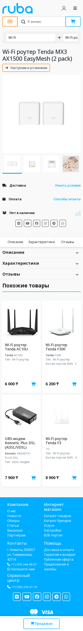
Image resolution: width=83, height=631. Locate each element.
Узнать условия (68, 185)
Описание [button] (13, 252)
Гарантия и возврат (60, 554)
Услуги (49, 525)
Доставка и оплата (59, 549)
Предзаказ (43, 623)
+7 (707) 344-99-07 (24, 564)
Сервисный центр (18, 578)
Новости (14, 516)
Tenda (9, 355)
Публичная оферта (58, 559)
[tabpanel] (41, 113)
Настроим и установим (28, 68)
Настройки (52, 530)
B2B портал (53, 535)
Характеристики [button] (20, 263)
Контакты (17, 543)
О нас (11, 511)
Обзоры (13, 520)
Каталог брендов (57, 520)
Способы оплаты (67, 199)
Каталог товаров (57, 516)
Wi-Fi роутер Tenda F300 (56, 347)
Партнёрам (16, 535)
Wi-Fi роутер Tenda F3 (56, 440)
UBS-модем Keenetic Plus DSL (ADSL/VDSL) (20, 443)
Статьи (13, 525)
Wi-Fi (12, 37)
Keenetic (10, 453)
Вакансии (14, 530)
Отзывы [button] (11, 274)
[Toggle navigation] (75, 8)
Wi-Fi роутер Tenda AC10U (16, 347)
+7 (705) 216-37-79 (24, 587)
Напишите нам (22, 569)
